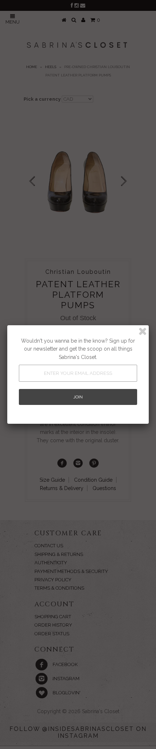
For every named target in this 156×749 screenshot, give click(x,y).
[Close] (142, 331)
